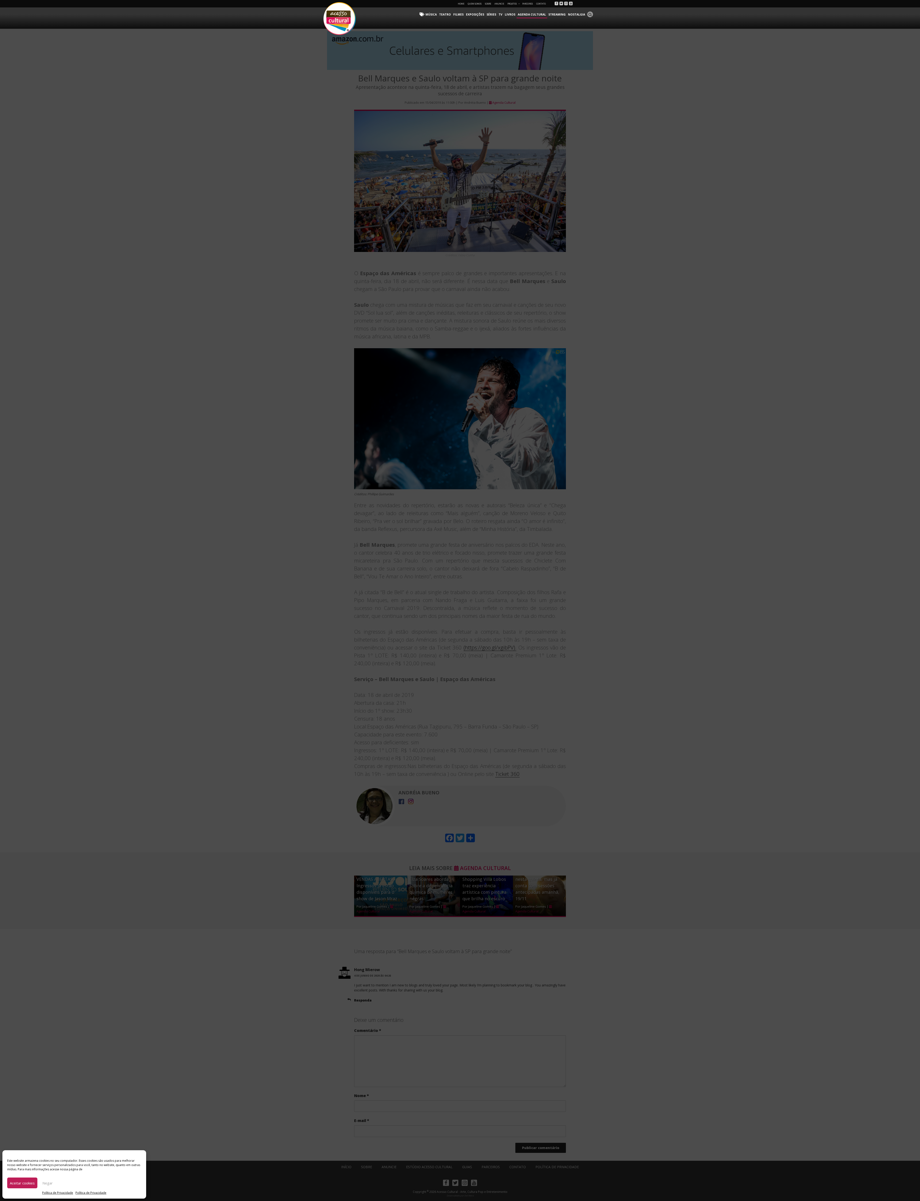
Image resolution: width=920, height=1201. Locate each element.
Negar (47, 1183)
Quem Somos (475, 3)
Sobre (488, 3)
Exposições (475, 14)
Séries (491, 14)
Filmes (458, 14)
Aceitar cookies (22, 1183)
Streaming (557, 14)
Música (431, 14)
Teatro (445, 14)
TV (500, 14)
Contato (541, 3)
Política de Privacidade (57, 1193)
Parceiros (527, 3)
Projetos (512, 3)
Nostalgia (576, 14)
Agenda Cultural (532, 14)
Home (461, 3)
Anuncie (499, 3)
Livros (510, 14)
